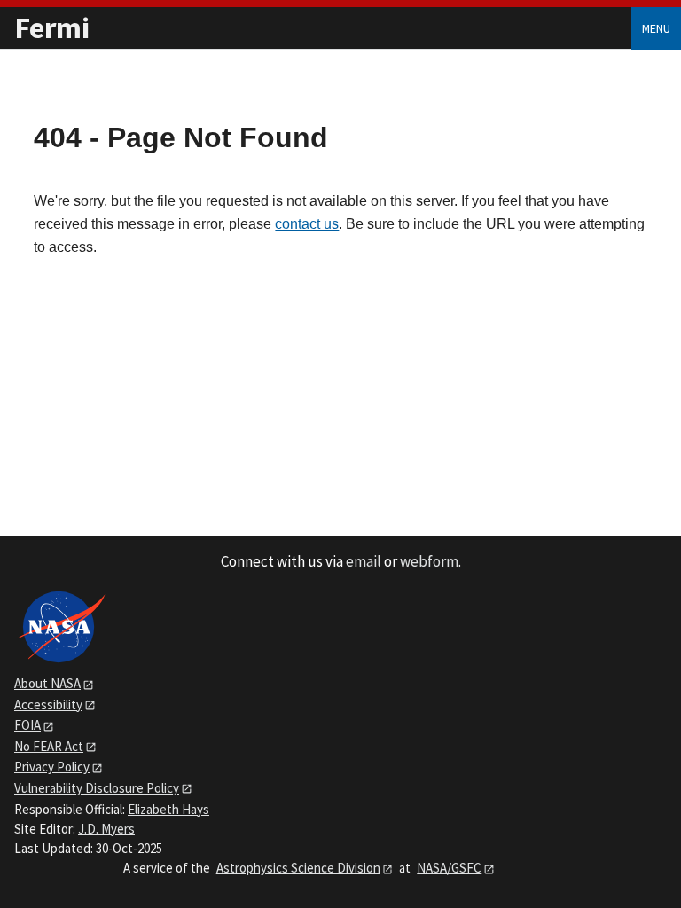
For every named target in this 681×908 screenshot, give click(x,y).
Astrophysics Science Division (298, 867)
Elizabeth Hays (168, 809)
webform (429, 561)
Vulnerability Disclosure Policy (96, 787)
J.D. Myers (106, 828)
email (363, 561)
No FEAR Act (48, 746)
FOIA (27, 724)
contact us (307, 223)
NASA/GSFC (449, 867)
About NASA (47, 683)
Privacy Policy (52, 766)
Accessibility (48, 704)
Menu (656, 28)
